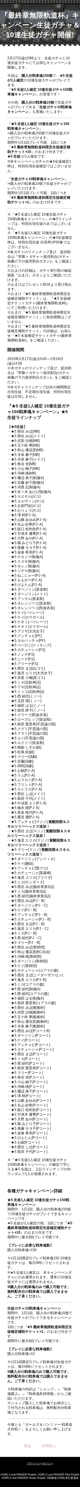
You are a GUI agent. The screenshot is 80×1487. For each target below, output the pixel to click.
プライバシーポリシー (40, 1463)
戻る (27, 1445)
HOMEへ (49, 1445)
